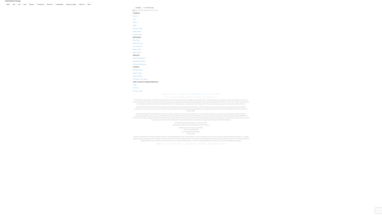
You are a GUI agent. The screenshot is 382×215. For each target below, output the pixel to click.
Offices (135, 22)
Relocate (31, 4)
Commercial (40, 4)
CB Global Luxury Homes (140, 79)
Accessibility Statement (189, 94)
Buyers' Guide (137, 49)
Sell (19, 4)
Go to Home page (148, 7)
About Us (82, 4)
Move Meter (136, 40)
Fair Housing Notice (210, 94)
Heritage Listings (137, 28)
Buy (14, 4)
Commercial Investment (139, 64)
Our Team (135, 88)
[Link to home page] (2, 2)
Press (134, 19)
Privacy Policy (176, 143)
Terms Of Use (162, 143)
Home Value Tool (138, 43)
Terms (165, 94)
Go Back (138, 7)
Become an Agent (71, 4)
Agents (135, 25)
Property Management (139, 58)
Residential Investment (139, 61)
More (89, 4)
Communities (59, 4)
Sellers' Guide (137, 52)
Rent (25, 4)
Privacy (173, 94)
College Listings (137, 34)
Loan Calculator (137, 46)
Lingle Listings (137, 31)
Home (8, 4)
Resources (50, 4)
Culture (135, 85)
